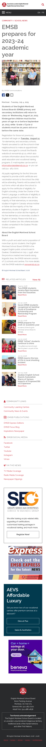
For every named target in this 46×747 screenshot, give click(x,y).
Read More (22, 295)
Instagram (8, 455)
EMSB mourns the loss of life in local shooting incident (28, 360)
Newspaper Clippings (13, 479)
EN (39, 13)
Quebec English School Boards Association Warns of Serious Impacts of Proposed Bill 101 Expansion (29, 379)
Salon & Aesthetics (23, 630)
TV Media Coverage (12, 471)
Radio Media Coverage (14, 475)
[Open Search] (43, 4)
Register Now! (23, 534)
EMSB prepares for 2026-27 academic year (28, 324)
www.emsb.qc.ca (31, 264)
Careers (27, 740)
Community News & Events (16, 411)
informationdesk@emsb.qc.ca (15, 165)
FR (43, 13)
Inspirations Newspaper (14, 431)
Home (6, 740)
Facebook (8, 443)
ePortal (20, 740)
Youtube (7, 451)
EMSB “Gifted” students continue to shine (29, 342)
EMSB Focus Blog (11, 427)
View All (36, 279)
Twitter (7, 447)
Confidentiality (37, 740)
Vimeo (6, 459)
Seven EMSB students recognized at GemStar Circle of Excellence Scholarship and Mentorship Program (29, 309)
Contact (12, 740)
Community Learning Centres (16, 407)
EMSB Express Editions (14, 423)
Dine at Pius (23, 621)
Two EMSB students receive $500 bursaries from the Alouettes (28, 290)
